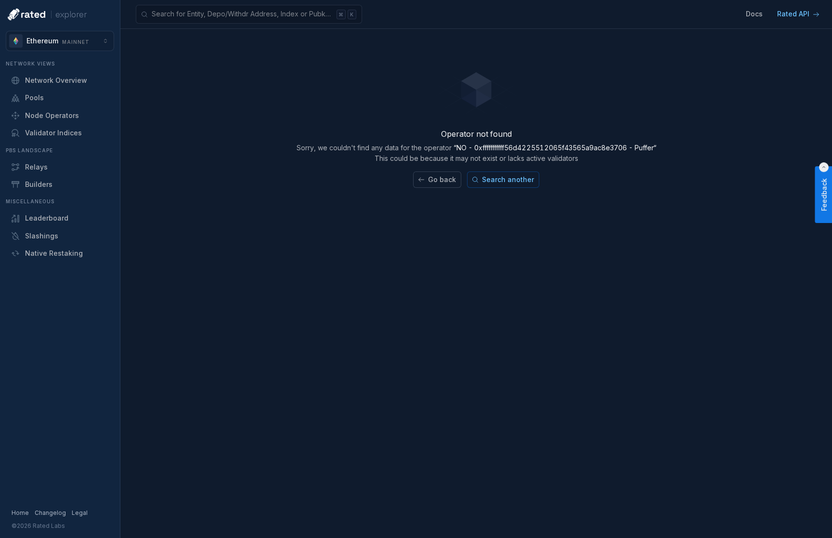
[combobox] (60, 41)
